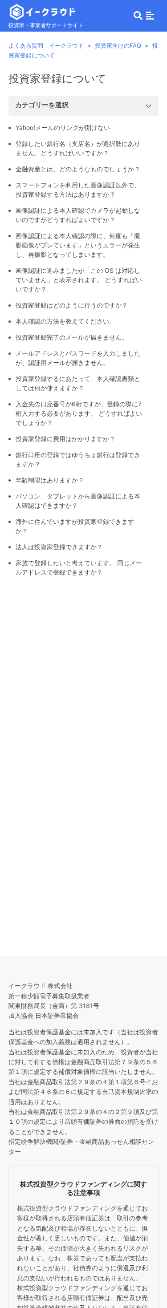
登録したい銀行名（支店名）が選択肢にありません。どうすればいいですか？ (78, 148)
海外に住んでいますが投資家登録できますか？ (75, 526)
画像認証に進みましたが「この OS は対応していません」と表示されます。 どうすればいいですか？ (79, 280)
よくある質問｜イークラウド (46, 45)
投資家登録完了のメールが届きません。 (72, 337)
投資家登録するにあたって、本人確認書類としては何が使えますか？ (78, 383)
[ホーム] (42, 11)
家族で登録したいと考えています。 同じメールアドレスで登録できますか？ (79, 567)
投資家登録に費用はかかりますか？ (65, 438)
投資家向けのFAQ (118, 45)
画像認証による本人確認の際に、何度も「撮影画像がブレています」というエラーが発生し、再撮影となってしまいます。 (78, 245)
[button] (150, 15)
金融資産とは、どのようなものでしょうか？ (78, 169)
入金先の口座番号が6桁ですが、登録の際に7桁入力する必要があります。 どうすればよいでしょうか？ (79, 413)
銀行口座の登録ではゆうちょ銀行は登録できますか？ (78, 459)
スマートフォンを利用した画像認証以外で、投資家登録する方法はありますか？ (78, 189)
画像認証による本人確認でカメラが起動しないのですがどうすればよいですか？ (78, 215)
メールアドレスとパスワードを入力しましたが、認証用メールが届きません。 (78, 357)
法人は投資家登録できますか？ (59, 547)
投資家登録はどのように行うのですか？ (72, 305)
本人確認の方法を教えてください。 (65, 321)
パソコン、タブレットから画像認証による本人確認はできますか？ (78, 500)
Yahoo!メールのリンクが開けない (63, 127)
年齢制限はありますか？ (50, 480)
